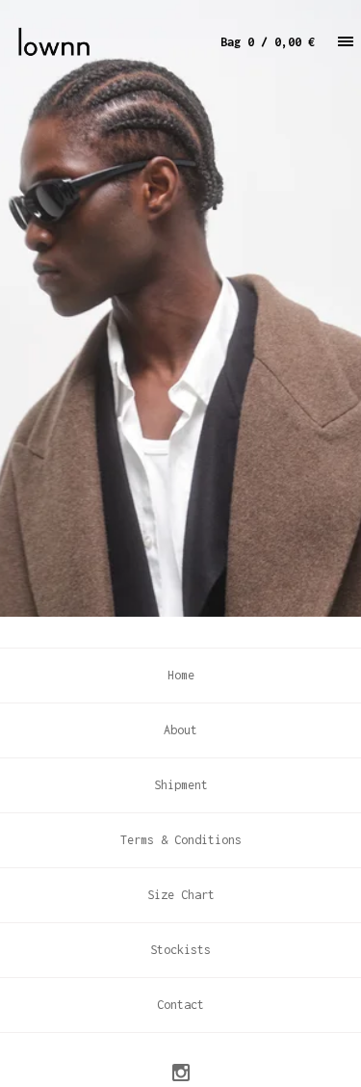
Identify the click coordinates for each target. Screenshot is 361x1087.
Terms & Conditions (181, 840)
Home (181, 675)
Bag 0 (267, 42)
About (180, 730)
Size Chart (181, 895)
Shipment (181, 785)
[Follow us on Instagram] (181, 1075)
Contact (180, 1004)
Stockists (180, 949)
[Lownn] (98, 42)
